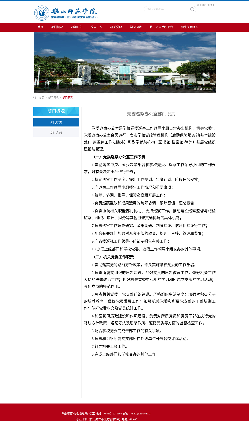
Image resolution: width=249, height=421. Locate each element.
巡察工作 (96, 27)
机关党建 (116, 27)
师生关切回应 (190, 27)
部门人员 (56, 132)
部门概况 (57, 27)
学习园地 (136, 27)
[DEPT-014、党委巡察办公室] (65, 13)
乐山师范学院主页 (206, 5)
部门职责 (68, 97)
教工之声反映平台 (161, 27)
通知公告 (77, 27)
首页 (40, 27)
